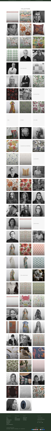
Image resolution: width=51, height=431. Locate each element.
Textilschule (7, 423)
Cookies (16, 417)
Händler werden (25, 417)
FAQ (7, 417)
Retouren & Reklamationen (9, 424)
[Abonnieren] (44, 418)
